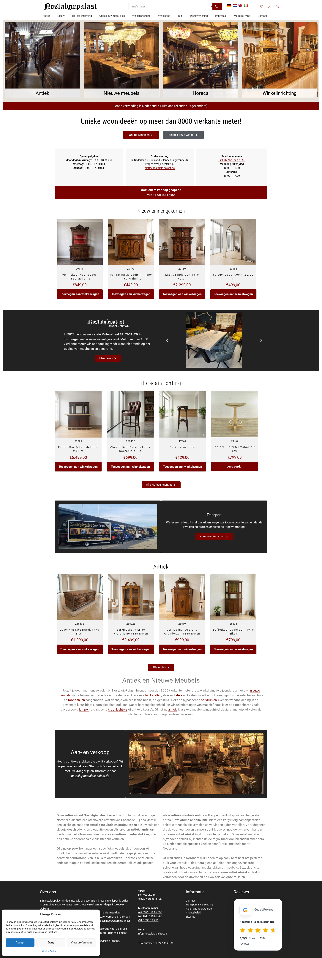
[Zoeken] (217, 6)
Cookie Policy (49, 951)
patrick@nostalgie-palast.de (90, 776)
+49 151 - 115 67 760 (150, 916)
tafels (178, 695)
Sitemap (190, 916)
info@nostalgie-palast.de (152, 933)
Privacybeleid (193, 912)
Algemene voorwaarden (199, 908)
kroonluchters (117, 709)
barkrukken (209, 700)
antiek (172, 709)
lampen (84, 709)
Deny (51, 942)
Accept (20, 942)
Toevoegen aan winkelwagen (79, 294)
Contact (190, 900)
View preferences (81, 942)
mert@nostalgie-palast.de (160, 167)
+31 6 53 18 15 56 (148, 920)
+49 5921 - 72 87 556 (150, 912)
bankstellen (153, 695)
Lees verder (235, 466)
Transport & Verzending (199, 904)
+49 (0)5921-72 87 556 (231, 160)
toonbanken (76, 700)
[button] (167, 340)
